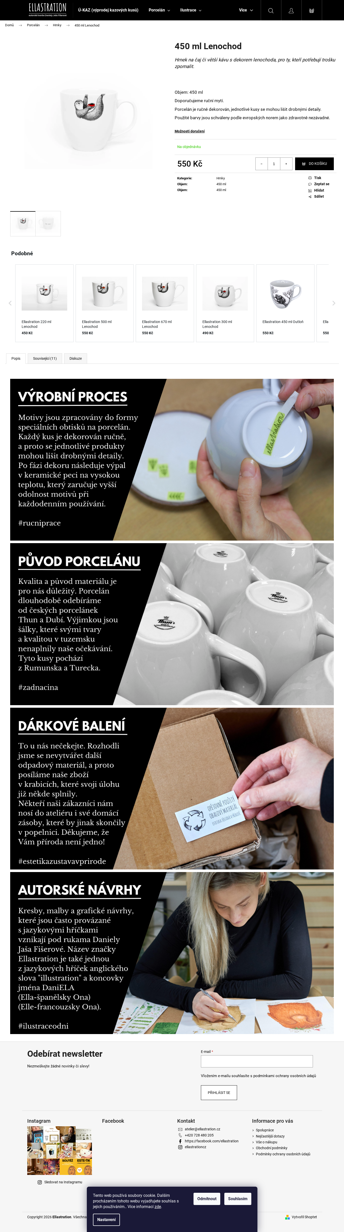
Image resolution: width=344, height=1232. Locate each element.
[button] (10, 303)
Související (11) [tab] (45, 358)
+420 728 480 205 (199, 1135)
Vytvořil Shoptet (304, 1217)
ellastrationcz (195, 1147)
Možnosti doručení (190, 131)
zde (158, 1206)
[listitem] (44, 303)
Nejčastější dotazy (270, 1136)
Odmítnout (206, 1198)
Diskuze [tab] (76, 358)
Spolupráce (265, 1130)
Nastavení (106, 1219)
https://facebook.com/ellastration (212, 1141)
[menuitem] (108, 10)
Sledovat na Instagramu (63, 1182)
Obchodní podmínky (271, 1148)
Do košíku (318, 164)
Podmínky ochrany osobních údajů (283, 1154)
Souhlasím (237, 1198)
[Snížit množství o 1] (262, 164)
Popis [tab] (15, 358)
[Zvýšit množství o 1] (286, 164)
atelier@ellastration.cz (202, 1129)
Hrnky (220, 178)
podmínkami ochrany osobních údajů (284, 1076)
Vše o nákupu (266, 1142)
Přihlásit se (219, 1093)
